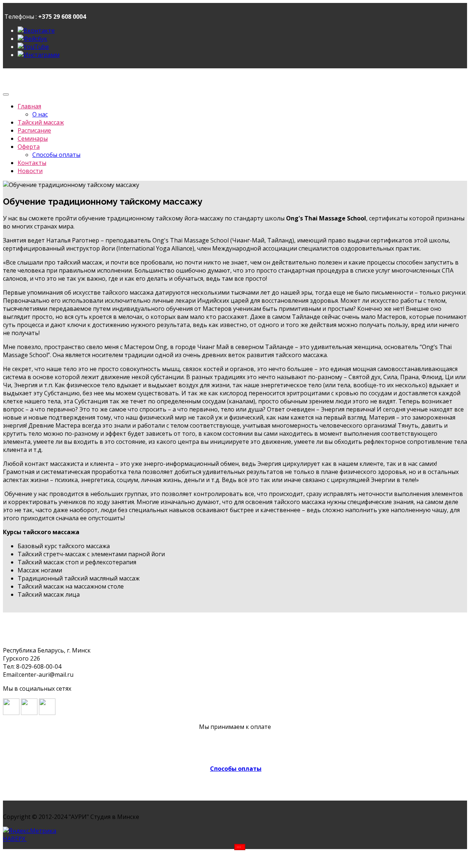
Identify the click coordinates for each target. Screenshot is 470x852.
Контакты (32, 163)
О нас (40, 114)
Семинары (33, 138)
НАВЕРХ (15, 839)
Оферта (29, 147)
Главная (29, 106)
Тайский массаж (41, 122)
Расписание (34, 130)
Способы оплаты (56, 155)
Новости (30, 171)
